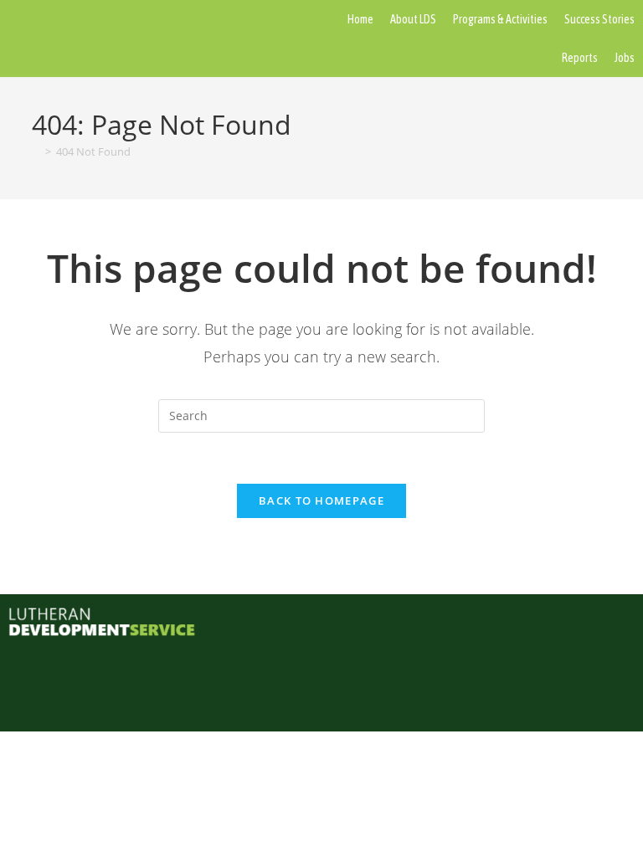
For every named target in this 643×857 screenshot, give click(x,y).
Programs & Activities (500, 19)
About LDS (413, 19)
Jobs (625, 57)
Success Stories (599, 19)
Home (360, 19)
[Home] (36, 151)
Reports (580, 57)
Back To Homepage (321, 500)
